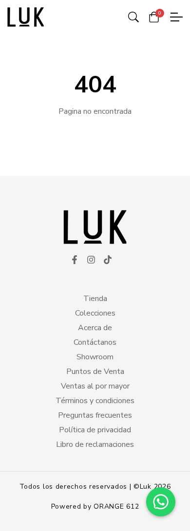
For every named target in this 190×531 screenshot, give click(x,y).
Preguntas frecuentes (95, 415)
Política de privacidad (95, 430)
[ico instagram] (91, 260)
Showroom (95, 357)
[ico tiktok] (107, 260)
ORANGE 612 (116, 506)
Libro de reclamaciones (95, 444)
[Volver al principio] (26, 504)
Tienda (95, 298)
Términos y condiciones (95, 400)
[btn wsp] (160, 501)
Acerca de (95, 327)
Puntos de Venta (95, 371)
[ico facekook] (74, 260)
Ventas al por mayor (95, 386)
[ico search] (133, 17)
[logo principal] (25, 17)
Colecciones (95, 313)
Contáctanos (95, 342)
